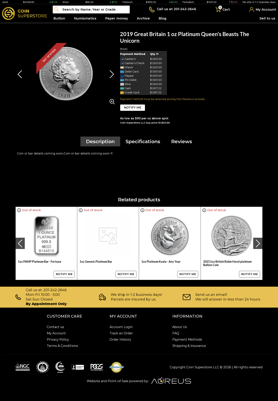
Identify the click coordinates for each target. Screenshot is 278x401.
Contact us (55, 327)
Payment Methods (187, 339)
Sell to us (267, 18)
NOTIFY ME (132, 107)
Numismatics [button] (85, 18)
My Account (56, 333)
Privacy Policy (58, 339)
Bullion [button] (59, 18)
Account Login (121, 327)
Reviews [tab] (181, 141)
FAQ (175, 333)
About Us (179, 327)
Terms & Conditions (62, 346)
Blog (162, 18)
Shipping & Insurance (189, 346)
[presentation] (20, 243)
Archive (143, 18)
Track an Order (121, 333)
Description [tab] (100, 141)
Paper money (116, 18)
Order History (120, 339)
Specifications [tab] (143, 141)
